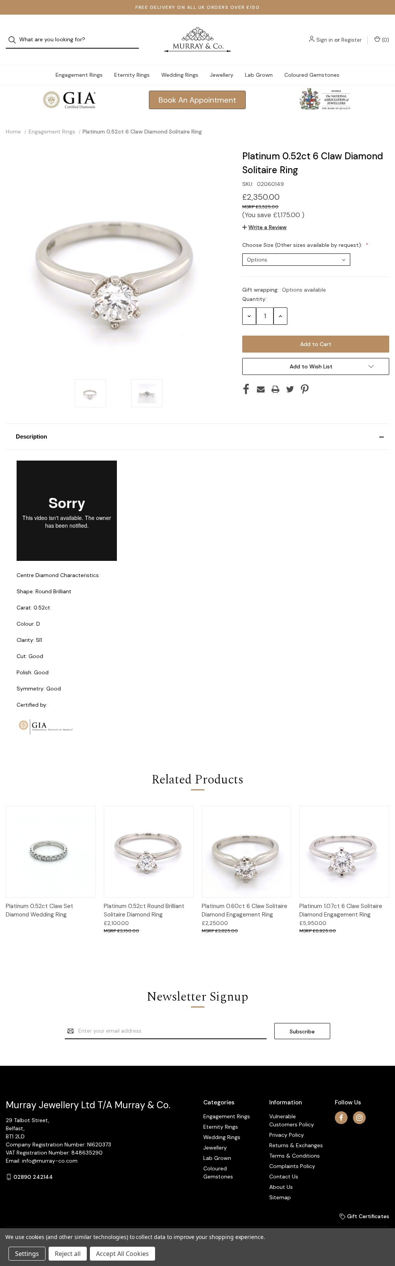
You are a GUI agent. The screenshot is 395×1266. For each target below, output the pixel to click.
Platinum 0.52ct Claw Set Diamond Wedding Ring (39, 910)
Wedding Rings (179, 74)
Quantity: (254, 298)
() (384, 39)
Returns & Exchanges (296, 1145)
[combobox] (72, 40)
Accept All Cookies (122, 1253)
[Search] (14, 40)
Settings (27, 1253)
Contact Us (283, 1176)
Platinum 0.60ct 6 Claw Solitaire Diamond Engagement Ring (244, 910)
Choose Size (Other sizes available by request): (303, 244)
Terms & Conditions (294, 1155)
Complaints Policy (292, 1166)
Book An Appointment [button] (197, 100)
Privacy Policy (286, 1134)
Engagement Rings (79, 74)
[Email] (261, 389)
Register (351, 39)
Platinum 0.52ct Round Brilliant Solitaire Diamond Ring (144, 910)
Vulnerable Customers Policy (291, 1120)
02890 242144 (33, 1176)
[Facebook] (246, 389)
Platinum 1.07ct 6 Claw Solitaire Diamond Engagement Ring (340, 910)
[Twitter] (290, 389)
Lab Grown (259, 74)
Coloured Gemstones (311, 74)
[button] (197, 437)
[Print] (275, 389)
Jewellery (221, 74)
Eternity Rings (132, 74)
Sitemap (280, 1197)
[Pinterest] (305, 389)
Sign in (324, 39)
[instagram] (359, 1117)
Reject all (68, 1253)
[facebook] (341, 1117)
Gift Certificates (367, 1216)
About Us (281, 1186)
